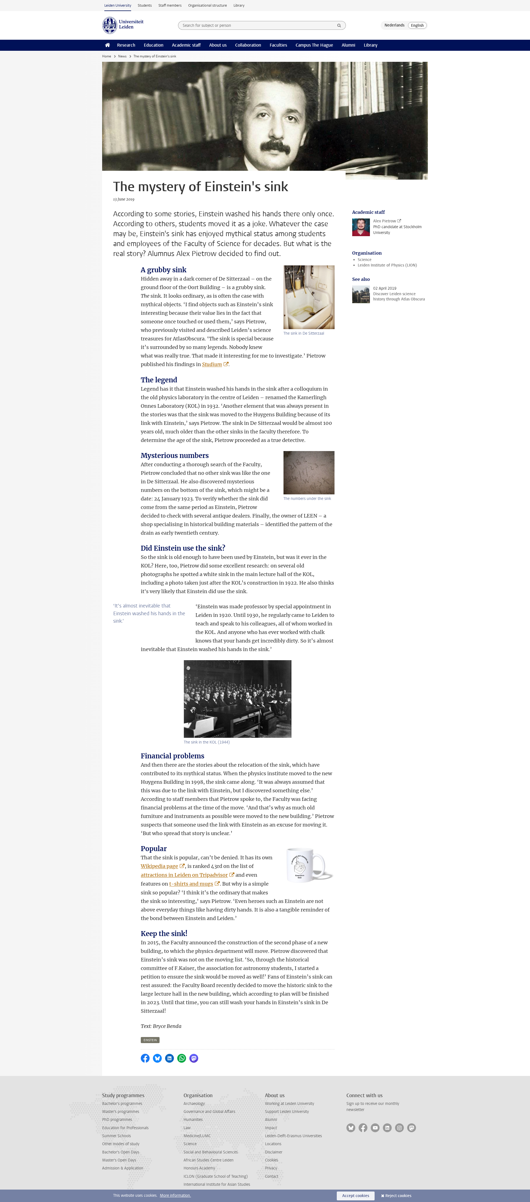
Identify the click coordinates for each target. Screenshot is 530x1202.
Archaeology (194, 1103)
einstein (150, 1040)
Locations (273, 1144)
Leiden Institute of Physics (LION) (387, 265)
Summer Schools (116, 1136)
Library (239, 5)
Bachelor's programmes (122, 1103)
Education (153, 45)
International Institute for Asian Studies (217, 1184)
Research (126, 45)
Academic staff (186, 45)
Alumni (348, 45)
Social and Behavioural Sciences (211, 1152)
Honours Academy (199, 1168)
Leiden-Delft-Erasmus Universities (293, 1136)
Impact (271, 1128)
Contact (271, 1176)
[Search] (339, 25)
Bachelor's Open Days (120, 1152)
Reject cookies (398, 1195)
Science (365, 259)
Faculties (278, 45)
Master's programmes (120, 1111)
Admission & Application (122, 1168)
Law (187, 1128)
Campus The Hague (314, 45)
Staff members (170, 5)
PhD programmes (117, 1119)
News (122, 56)
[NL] (394, 25)
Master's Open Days (119, 1160)
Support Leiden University (287, 1111)
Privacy (271, 1168)
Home (106, 56)
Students (145, 5)
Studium (212, 364)
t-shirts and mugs (191, 884)
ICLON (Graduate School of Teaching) (216, 1176)
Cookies (271, 1160)
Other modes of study (120, 1144)
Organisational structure (207, 5)
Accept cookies (355, 1195)
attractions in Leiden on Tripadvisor (184, 875)
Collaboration (248, 45)
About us (218, 45)
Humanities (193, 1119)
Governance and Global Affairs (209, 1111)
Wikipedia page (159, 866)
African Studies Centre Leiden (209, 1160)
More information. (175, 1195)
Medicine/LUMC (197, 1136)
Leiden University (117, 5)
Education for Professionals (125, 1128)
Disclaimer (273, 1152)
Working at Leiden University (289, 1103)
